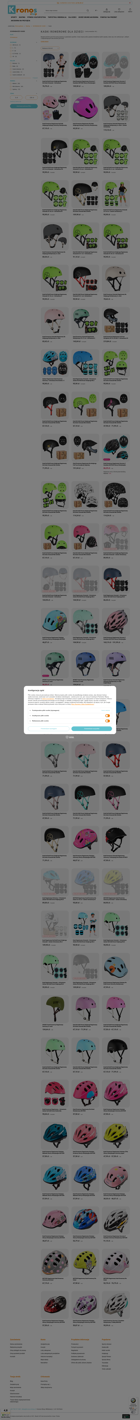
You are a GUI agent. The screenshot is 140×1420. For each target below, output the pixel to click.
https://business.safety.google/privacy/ (82, 704)
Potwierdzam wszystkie (91, 728)
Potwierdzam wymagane (49, 728)
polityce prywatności (48, 698)
